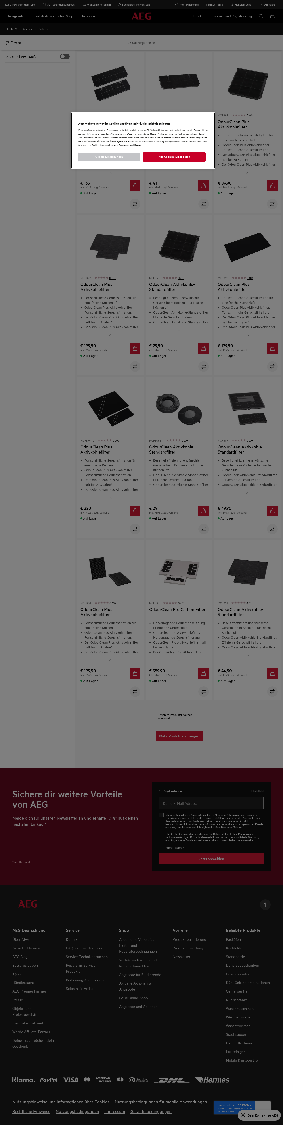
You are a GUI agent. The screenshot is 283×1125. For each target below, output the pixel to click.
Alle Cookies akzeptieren (174, 156)
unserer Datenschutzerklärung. (126, 145)
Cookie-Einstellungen (109, 156)
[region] (143, 140)
